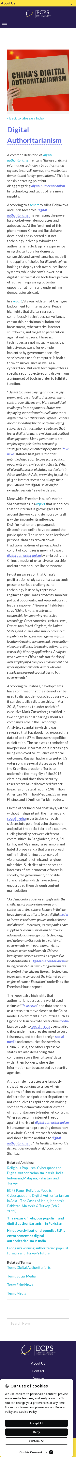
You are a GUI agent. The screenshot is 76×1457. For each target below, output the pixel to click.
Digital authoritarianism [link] (48, 961)
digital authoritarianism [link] (48, 186)
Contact (38, 1371)
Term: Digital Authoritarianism (30, 1267)
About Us (8, 3)
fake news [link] (30, 1006)
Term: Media (16, 1293)
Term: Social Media (21, 1276)
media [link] (63, 914)
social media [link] (16, 818)
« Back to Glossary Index (25, 118)
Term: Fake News (20, 1285)
